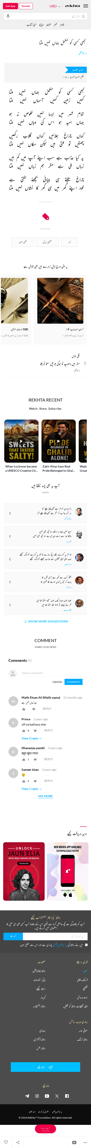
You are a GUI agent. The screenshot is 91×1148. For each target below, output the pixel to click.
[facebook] (66, 1095)
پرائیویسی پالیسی (60, 945)
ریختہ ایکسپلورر (39, 1006)
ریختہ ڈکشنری (40, 1039)
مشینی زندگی (47, 242)
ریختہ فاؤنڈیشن (39, 971)
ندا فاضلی (83, 53)
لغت (48, 24)
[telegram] (27, 1095)
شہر (69, 242)
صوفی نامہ (83, 1030)
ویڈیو (41, 24)
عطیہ (85, 971)
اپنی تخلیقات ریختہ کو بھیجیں (75, 1006)
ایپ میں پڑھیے (45, 1129)
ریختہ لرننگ (82, 1039)
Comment (73, 681)
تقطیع (85, 988)
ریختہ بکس (41, 1048)
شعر (55, 24)
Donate (26, 6)
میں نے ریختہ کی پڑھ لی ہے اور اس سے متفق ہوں (51, 945)
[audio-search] (8, 16)
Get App (10, 6)
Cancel (57, 681)
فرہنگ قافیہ (82, 979)
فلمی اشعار (22, 242)
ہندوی (42, 1030)
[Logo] (72, 6)
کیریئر (43, 997)
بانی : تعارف (40, 979)
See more (45, 796)
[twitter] (57, 1095)
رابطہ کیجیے (41, 988)
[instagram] (37, 1095)
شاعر (62, 24)
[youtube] (47, 1095)
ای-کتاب (31, 24)
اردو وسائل (82, 997)
